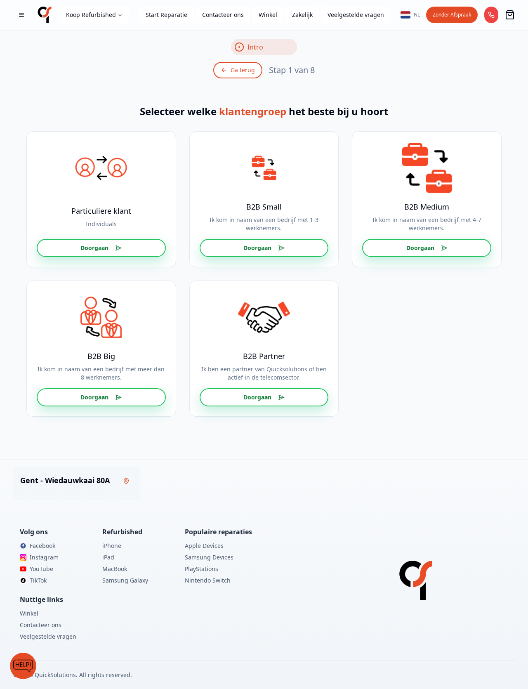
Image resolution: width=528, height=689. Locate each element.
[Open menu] (21, 15)
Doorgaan (94, 248)
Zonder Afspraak (452, 14)
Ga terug (243, 70)
